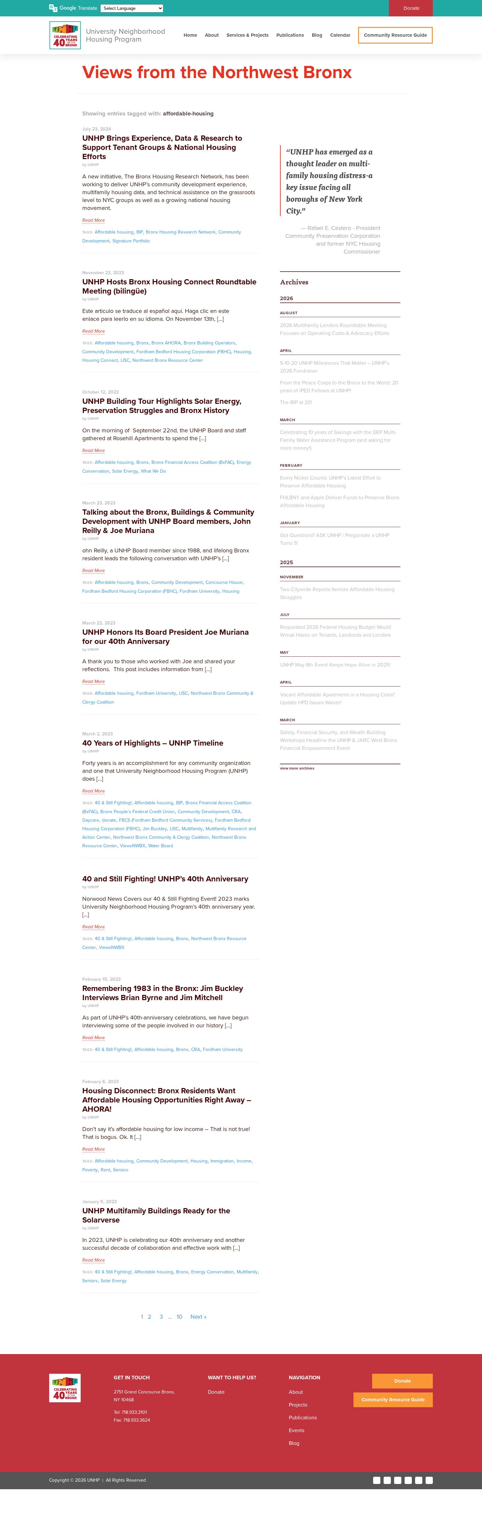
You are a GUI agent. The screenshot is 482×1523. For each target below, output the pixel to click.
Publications (290, 35)
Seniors (121, 1170)
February (291, 465)
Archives (294, 281)
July (285, 614)
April (286, 350)
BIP (139, 232)
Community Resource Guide (395, 35)
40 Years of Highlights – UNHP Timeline (152, 743)
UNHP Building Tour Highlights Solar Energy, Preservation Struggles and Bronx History (161, 406)
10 (179, 1316)
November (292, 577)
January (290, 523)
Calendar (340, 35)
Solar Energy (125, 471)
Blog (317, 35)
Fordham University (199, 591)
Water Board (160, 846)
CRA (236, 811)
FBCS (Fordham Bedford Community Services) (165, 820)
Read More (93, 220)
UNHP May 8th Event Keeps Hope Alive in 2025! (335, 665)
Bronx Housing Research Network (180, 232)
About (212, 35)
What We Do (153, 471)
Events (296, 1430)
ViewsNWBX (132, 846)
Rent (105, 1170)
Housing (242, 352)
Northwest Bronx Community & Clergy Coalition (161, 837)
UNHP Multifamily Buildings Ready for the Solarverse (156, 1215)
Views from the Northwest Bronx (217, 72)
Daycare (90, 820)
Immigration (222, 1161)
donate (109, 820)
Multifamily (192, 829)
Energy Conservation (212, 1272)
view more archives (297, 768)
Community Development (107, 352)
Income (244, 1161)
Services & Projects (248, 35)
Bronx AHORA (166, 343)
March (287, 420)
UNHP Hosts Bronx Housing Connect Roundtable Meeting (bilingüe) (169, 286)
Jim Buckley (155, 829)
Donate (411, 8)
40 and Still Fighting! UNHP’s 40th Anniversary (165, 879)
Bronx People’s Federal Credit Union (137, 811)
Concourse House (224, 582)
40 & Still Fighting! (113, 803)
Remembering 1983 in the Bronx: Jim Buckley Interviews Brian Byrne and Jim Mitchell (162, 993)
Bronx (142, 343)
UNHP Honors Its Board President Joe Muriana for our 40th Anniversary (165, 637)
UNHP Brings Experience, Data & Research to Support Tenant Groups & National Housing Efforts (162, 147)
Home (190, 35)
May (284, 652)
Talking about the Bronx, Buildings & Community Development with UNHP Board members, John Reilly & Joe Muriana (168, 521)
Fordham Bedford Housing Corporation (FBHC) (183, 352)
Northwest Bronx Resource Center (167, 360)
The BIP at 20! (296, 402)
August (289, 313)
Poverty (90, 1170)
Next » (199, 1316)
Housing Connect (100, 360)
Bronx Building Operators (209, 343)
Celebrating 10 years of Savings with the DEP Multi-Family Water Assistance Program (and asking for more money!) (338, 440)
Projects (298, 1405)
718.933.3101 (133, 1412)
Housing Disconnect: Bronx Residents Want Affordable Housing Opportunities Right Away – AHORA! (166, 1100)
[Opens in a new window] (376, 1480)
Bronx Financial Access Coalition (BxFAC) (192, 462)
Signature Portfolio (131, 241)
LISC (125, 360)
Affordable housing (114, 232)
